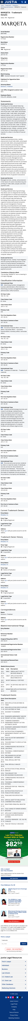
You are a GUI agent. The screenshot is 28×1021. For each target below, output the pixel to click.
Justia (2, 5)
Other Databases (7, 984)
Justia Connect (14, 1001)
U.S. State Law (6, 980)
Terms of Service (14, 1012)
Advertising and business (7, 7)
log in (6, 531)
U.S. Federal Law (7, 977)
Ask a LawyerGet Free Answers (7, 870)
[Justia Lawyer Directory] (22, 997)
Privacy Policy (14, 1015)
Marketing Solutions (8, 988)
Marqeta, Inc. (4, 515)
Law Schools (6, 973)
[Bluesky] (17, 997)
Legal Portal (14, 1004)
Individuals (5, 965)
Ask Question (14, 878)
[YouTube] (8, 997)
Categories (15, 5)
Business (5, 969)
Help (14, 1009)
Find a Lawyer (5, 937)
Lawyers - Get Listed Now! (14, 949)
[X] (20, 997)
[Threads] (15, 997)
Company (14, 1006)
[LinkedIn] (6, 997)
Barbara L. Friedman (7, 86)
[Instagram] (13, 997)
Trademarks (8, 5)
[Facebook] (11, 997)
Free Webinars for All (8, 885)
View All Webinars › (14, 921)
